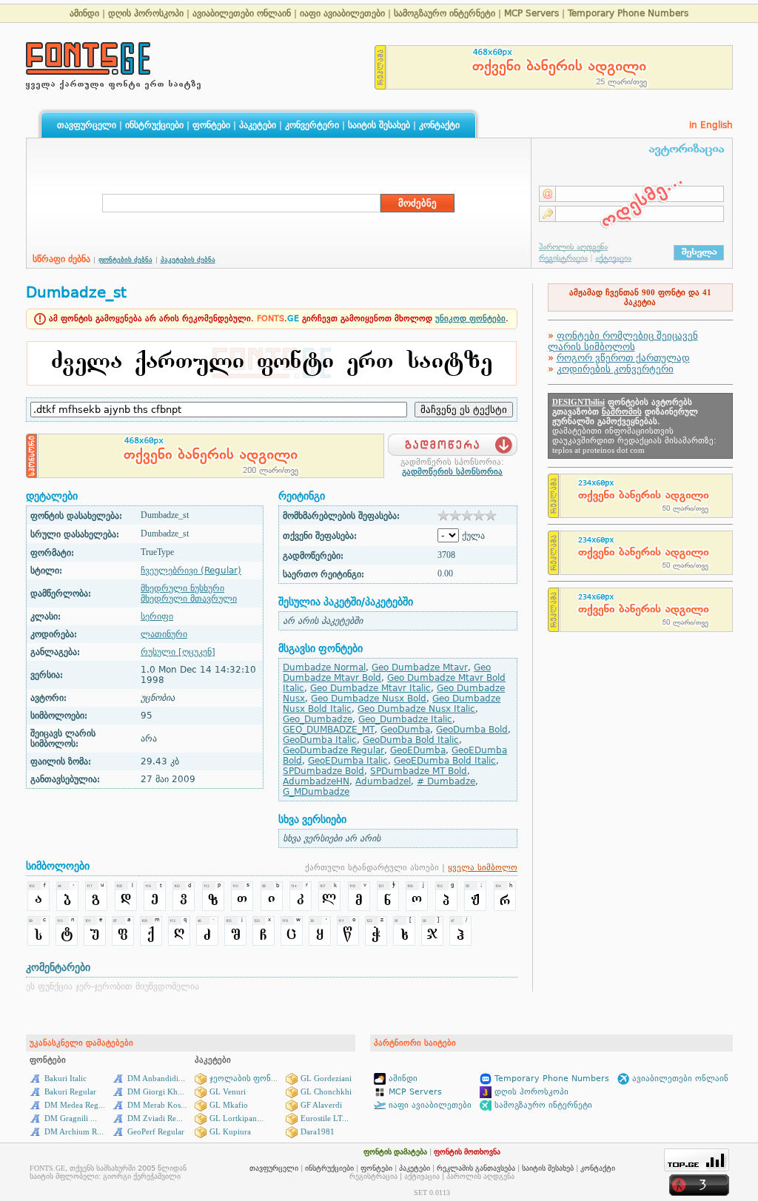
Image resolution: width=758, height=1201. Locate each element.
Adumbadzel (383, 781)
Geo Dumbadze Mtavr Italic (370, 688)
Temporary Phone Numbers (628, 13)
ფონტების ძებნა (125, 259)
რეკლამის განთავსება (476, 1168)
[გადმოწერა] (452, 441)
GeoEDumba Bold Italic (445, 761)
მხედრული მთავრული (189, 598)
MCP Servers (533, 13)
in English (711, 125)
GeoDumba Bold (472, 729)
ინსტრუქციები (154, 125)
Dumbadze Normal (324, 667)
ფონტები (211, 125)
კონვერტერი (312, 125)
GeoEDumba (418, 750)
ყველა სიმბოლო (482, 867)
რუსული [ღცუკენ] (178, 652)
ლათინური (164, 634)
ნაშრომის (622, 412)
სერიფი (157, 616)
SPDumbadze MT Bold (418, 771)
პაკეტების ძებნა (188, 259)
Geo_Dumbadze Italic (405, 719)
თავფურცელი (86, 125)
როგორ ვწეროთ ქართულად (623, 357)
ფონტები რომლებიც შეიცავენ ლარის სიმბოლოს (623, 341)
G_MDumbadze (316, 792)
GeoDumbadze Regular (333, 750)
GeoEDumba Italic (348, 761)
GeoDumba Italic (320, 740)
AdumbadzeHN (316, 781)
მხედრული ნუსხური (182, 588)
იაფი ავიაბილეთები (342, 13)
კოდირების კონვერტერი (615, 368)
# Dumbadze (446, 781)
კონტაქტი (439, 125)
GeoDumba (405, 729)
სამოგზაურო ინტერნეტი (444, 13)
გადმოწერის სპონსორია (452, 472)
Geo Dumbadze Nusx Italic (416, 709)
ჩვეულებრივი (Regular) (191, 570)
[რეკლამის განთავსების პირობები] (380, 85)
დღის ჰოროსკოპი (146, 13)
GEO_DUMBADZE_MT (329, 729)
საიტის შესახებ (379, 125)
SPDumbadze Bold (323, 771)
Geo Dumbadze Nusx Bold (368, 698)
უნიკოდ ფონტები (470, 318)
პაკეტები (257, 125)
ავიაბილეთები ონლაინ (241, 13)
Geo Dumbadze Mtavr (420, 667)
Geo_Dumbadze (317, 719)
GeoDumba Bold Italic (411, 740)
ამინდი (84, 13)
